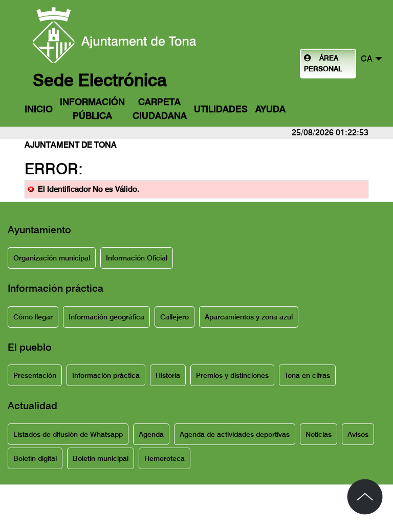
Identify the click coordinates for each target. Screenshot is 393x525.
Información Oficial (136, 258)
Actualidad (32, 405)
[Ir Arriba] (365, 497)
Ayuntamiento (39, 230)
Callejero (174, 317)
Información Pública (92, 108)
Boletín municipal (100, 458)
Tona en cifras (307, 375)
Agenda (151, 434)
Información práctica (55, 288)
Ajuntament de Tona (71, 145)
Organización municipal (51, 258)
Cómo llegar (33, 317)
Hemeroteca (164, 458)
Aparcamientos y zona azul (249, 317)
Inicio (39, 109)
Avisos (357, 434)
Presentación (34, 375)
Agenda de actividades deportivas (235, 434)
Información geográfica (106, 317)
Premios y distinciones (232, 375)
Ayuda (270, 109)
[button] (371, 58)
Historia (168, 375)
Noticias (318, 434)
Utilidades (221, 109)
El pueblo (30, 347)
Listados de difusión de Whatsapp (68, 434)
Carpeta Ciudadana (160, 108)
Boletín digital (35, 458)
